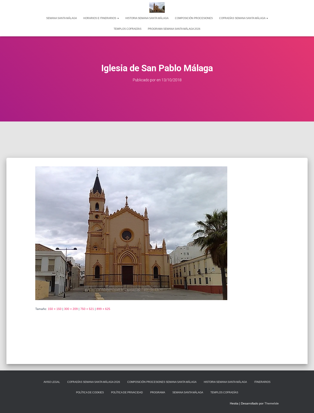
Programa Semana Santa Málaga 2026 (174, 28)
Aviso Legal (52, 381)
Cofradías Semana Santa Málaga (242, 18)
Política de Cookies (90, 392)
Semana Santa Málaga (61, 18)
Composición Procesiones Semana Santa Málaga (162, 381)
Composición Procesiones (194, 18)
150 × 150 (55, 309)
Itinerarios (262, 381)
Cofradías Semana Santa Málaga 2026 (93, 381)
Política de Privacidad (127, 392)
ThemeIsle (271, 403)
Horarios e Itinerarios (100, 18)
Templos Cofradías (127, 28)
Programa (157, 392)
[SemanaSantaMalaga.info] (157, 7)
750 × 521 (87, 309)
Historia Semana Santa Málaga (147, 18)
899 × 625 (103, 309)
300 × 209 (71, 309)
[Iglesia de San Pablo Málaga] (131, 233)
